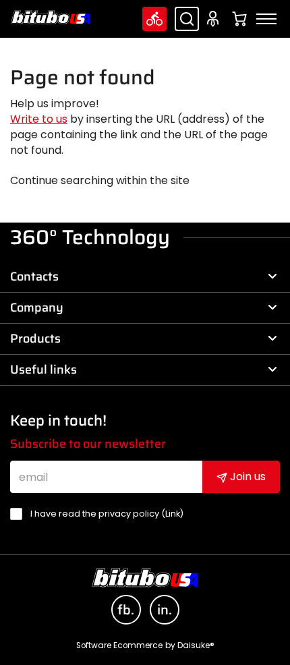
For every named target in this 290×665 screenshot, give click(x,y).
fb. (125, 609)
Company (36, 307)
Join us (246, 476)
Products (35, 338)
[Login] (215, 19)
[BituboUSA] (50, 17)
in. (164, 609)
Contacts (34, 276)
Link (172, 514)
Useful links (43, 369)
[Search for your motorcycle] (154, 19)
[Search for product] (187, 19)
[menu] (266, 19)
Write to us (38, 119)
